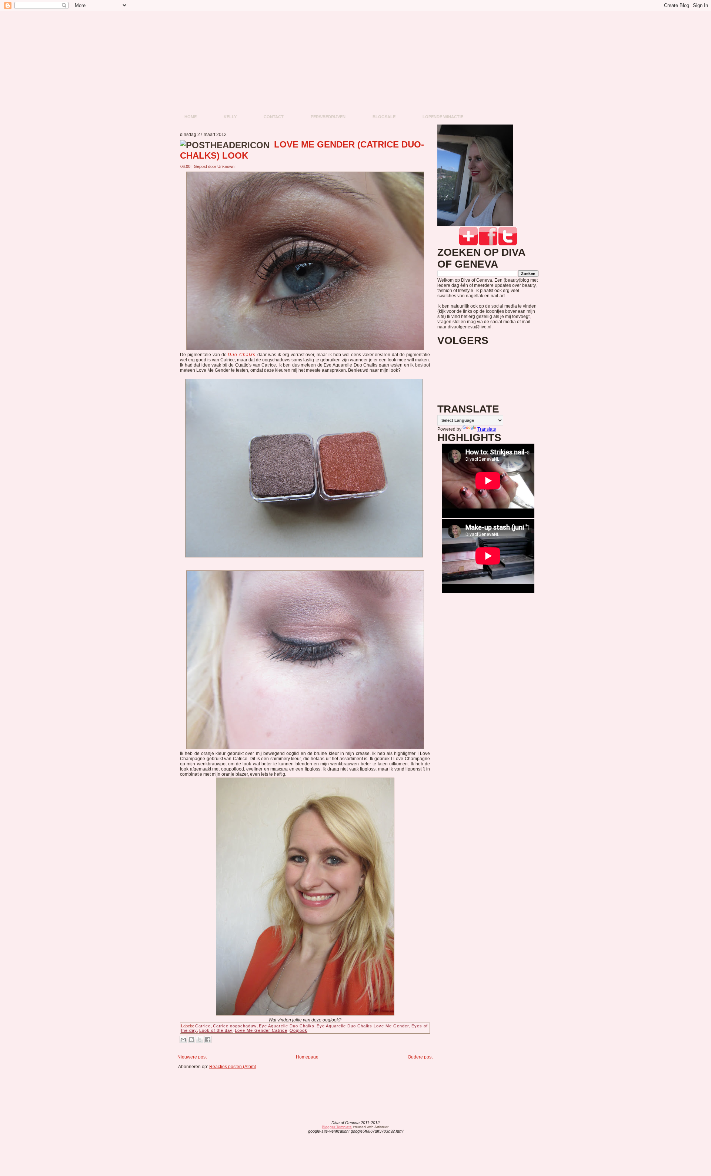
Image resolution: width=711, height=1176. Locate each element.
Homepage (307, 1057)
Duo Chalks (242, 354)
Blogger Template (337, 1127)
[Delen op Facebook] (207, 1039)
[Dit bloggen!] (191, 1039)
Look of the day (216, 1030)
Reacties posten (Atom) (232, 1066)
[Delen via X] (199, 1039)
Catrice (203, 1026)
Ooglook (298, 1030)
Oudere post (420, 1057)
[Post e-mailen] (241, 166)
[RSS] (297, 1127)
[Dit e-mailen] (183, 1039)
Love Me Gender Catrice (261, 1030)
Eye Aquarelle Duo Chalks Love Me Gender (363, 1026)
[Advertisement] (307, 1086)
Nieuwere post (192, 1057)
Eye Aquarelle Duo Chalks (286, 1026)
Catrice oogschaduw (235, 1026)
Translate (486, 429)
